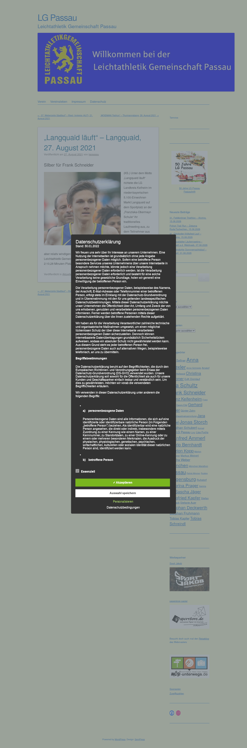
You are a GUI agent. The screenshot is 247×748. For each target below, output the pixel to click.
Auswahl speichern (123, 493)
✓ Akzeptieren (122, 482)
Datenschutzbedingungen (123, 507)
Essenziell (88, 471)
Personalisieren (123, 501)
